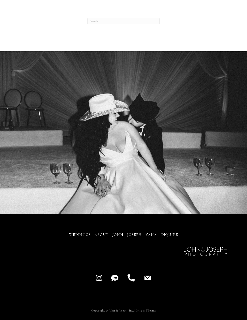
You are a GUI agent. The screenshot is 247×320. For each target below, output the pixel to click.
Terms (151, 310)
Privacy (140, 310)
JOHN (117, 234)
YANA (151, 234)
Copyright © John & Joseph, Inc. (112, 310)
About (102, 234)
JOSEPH (134, 234)
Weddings (80, 234)
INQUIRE (169, 234)
